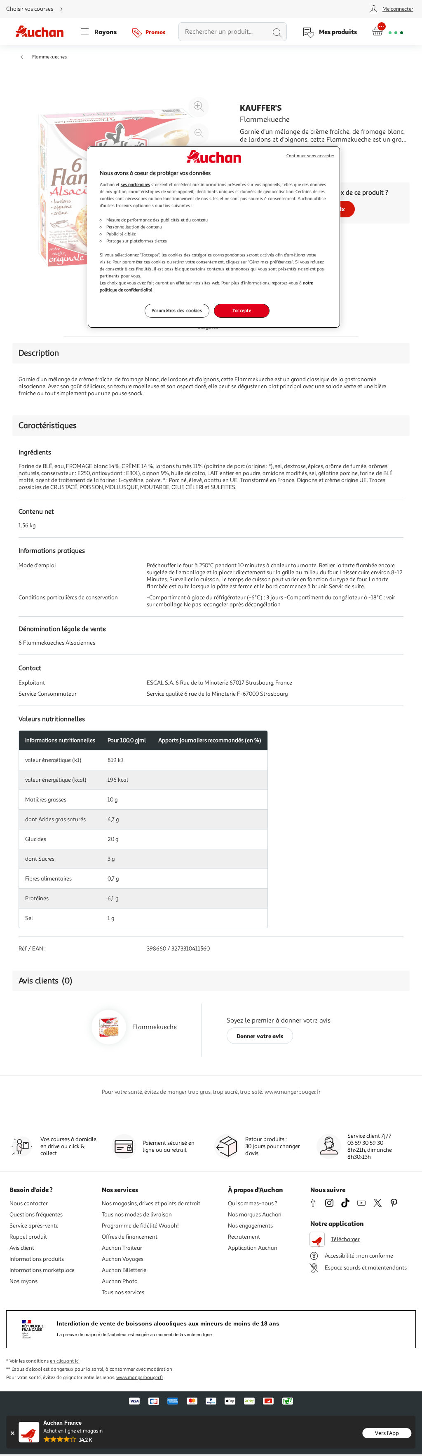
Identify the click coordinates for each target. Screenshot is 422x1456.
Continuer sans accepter (310, 155)
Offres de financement (129, 1236)
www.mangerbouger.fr (139, 1377)
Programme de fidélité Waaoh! (140, 1225)
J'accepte (241, 310)
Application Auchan (252, 1247)
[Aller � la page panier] (388, 31)
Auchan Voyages (122, 1259)
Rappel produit (28, 1236)
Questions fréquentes (36, 1214)
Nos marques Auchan (254, 1214)
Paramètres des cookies (177, 310)
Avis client (21, 1247)
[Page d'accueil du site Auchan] (42, 31)
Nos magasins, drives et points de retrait (151, 1203)
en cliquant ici (65, 1361)
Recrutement (244, 1236)
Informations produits (36, 1259)
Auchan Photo (120, 1281)
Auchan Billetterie (124, 1270)
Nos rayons (23, 1281)
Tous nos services (123, 1292)
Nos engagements (250, 1225)
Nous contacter (28, 1203)
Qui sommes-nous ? (252, 1203)
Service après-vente (34, 1225)
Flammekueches (49, 57)
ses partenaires (135, 184)
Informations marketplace (42, 1270)
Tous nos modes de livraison (137, 1214)
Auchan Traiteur (122, 1247)
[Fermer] (12, 1433)
